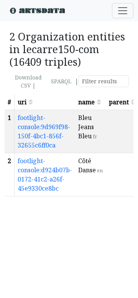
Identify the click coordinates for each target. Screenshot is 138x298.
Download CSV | (28, 81)
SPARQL (61, 81)
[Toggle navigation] (122, 10)
